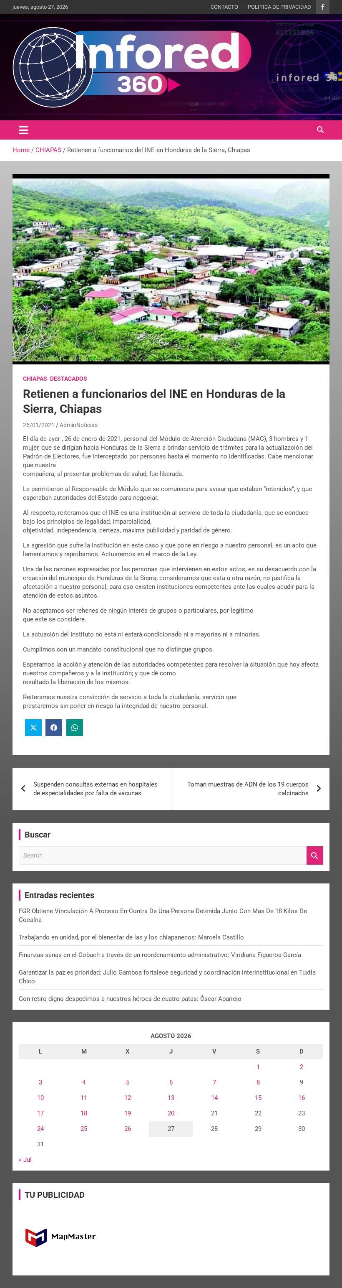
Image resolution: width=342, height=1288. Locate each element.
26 (127, 1129)
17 (40, 1113)
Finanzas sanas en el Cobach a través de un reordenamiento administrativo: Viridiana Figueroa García (160, 955)
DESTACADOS (68, 378)
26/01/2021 (39, 425)
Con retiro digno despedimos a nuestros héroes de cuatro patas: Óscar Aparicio (130, 999)
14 (214, 1098)
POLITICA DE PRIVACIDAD (279, 7)
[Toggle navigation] (24, 130)
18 (83, 1113)
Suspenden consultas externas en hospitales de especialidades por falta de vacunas (95, 789)
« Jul (25, 1159)
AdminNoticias (79, 425)
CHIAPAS (35, 378)
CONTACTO (224, 7)
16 (301, 1098)
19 (127, 1113)
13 (171, 1098)
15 (258, 1098)
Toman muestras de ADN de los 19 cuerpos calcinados (248, 789)
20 (171, 1113)
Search (315, 855)
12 (127, 1098)
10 (40, 1098)
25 (83, 1129)
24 (40, 1129)
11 (83, 1098)
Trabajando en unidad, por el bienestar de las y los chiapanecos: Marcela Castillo (131, 937)
